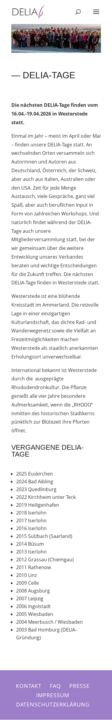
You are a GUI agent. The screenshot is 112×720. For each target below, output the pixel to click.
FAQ (55, 685)
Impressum (52, 695)
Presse (79, 685)
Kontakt (29, 685)
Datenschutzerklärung (53, 704)
